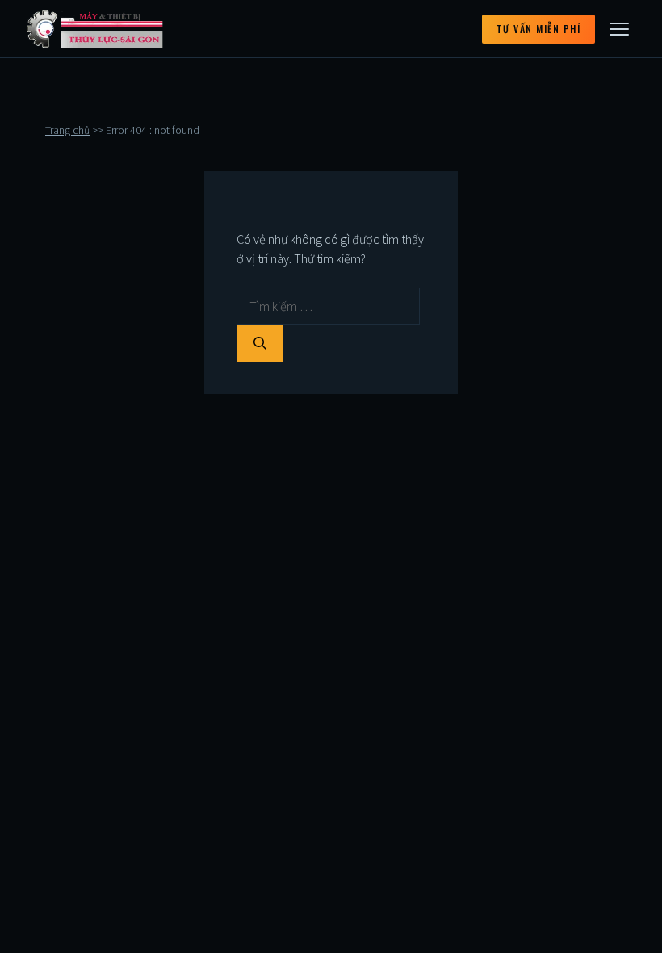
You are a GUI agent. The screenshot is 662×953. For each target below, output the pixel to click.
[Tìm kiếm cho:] (328, 306)
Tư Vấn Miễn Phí (539, 29)
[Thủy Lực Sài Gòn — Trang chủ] (95, 29)
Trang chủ (67, 130)
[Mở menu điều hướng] (619, 29)
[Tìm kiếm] (260, 343)
